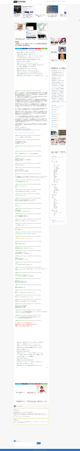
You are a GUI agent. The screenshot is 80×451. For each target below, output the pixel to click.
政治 (54, 175)
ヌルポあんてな (55, 118)
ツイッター (55, 158)
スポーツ (55, 213)
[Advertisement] (31, 83)
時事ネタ (55, 177)
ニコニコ (55, 187)
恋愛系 (55, 205)
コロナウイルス (56, 166)
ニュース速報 (55, 161)
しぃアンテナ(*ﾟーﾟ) (56, 107)
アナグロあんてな (56, 124)
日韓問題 (55, 176)
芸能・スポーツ (55, 210)
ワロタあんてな (55, 109)
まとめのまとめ (55, 126)
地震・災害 (55, 174)
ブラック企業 (56, 189)
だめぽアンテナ (55, 116)
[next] (65, 13)
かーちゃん (55, 200)
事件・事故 (55, 170)
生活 (53, 197)
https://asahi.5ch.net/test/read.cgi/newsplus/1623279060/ (26, 132)
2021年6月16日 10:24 (17, 420)
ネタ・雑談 (55, 184)
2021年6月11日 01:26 (17, 410)
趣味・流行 (55, 192)
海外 (54, 178)
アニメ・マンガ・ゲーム (58, 212)
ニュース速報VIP (56, 168)
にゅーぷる (55, 122)
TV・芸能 (55, 211)
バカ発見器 (55, 188)
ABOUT (48, 1)
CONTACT (54, 1)
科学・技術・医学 (56, 179)
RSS (59, 1)
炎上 (54, 191)
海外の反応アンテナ (56, 120)
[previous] (15, 13)
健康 (54, 202)
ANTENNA (64, 1)
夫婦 (54, 204)
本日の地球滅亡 (56, 190)
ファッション (56, 201)
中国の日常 (55, 169)
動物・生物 (55, 203)
